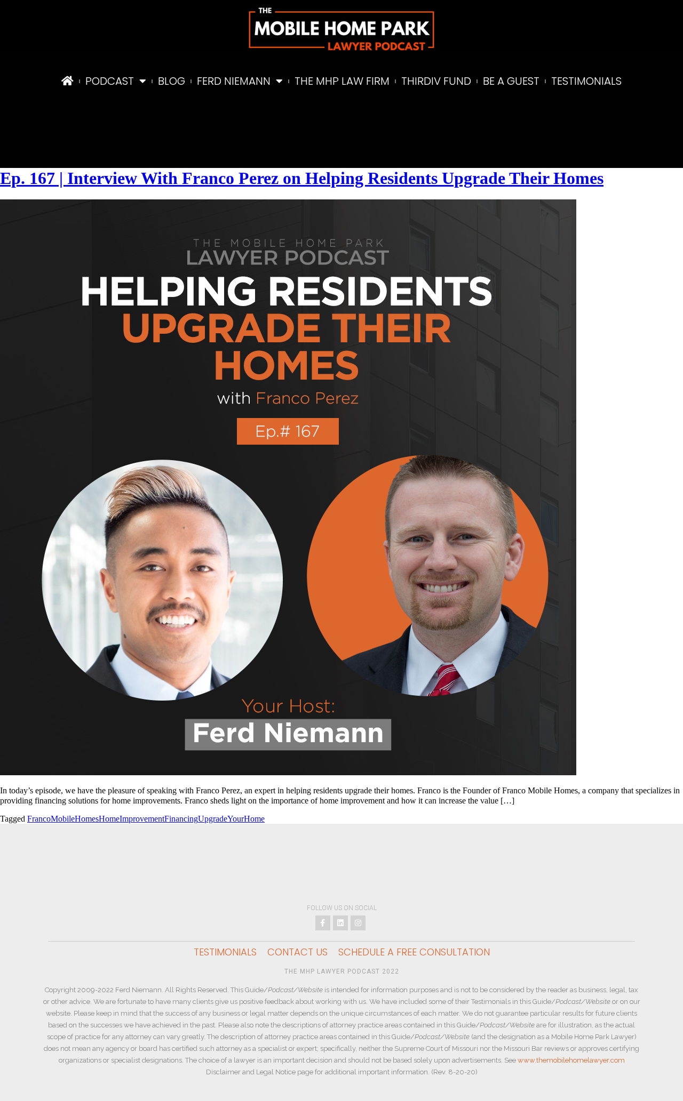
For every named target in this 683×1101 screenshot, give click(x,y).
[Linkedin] (340, 922)
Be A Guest (511, 81)
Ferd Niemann (234, 81)
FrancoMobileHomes (63, 818)
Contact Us (297, 952)
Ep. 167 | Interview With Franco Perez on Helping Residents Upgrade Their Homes (301, 178)
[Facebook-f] (322, 922)
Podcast (109, 81)
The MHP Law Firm (342, 81)
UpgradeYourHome (231, 818)
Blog (171, 81)
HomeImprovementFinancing (148, 818)
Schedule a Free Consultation (414, 952)
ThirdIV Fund (436, 81)
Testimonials (586, 81)
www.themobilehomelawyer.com (571, 1060)
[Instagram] (358, 922)
